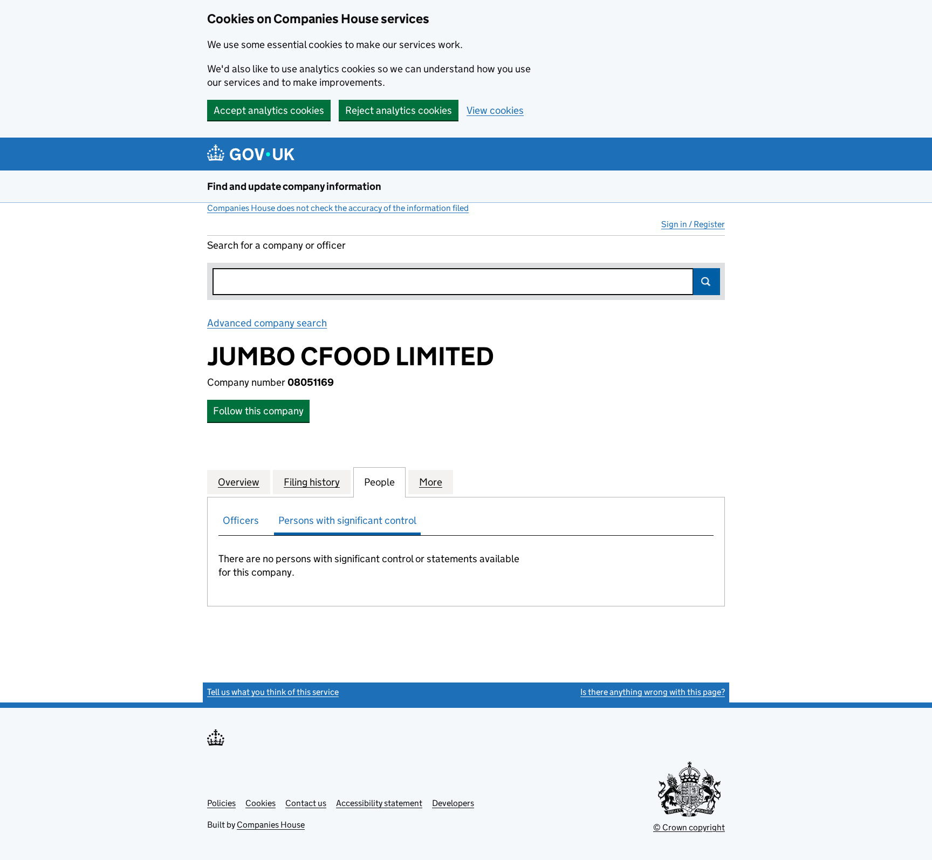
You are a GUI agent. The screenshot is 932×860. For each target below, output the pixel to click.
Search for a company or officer (276, 245)
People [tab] (379, 482)
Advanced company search (267, 323)
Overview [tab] (238, 482)
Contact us (305, 803)
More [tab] (430, 482)
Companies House (271, 825)
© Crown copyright (689, 827)
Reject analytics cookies (398, 110)
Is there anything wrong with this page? (652, 692)
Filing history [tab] (312, 482)
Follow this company (258, 411)
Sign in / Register (693, 224)
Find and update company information (294, 186)
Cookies (260, 803)
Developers (453, 803)
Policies (221, 803)
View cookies (495, 110)
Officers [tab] (241, 520)
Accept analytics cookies (269, 110)
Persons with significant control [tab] (347, 520)
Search (706, 281)
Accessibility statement (379, 803)
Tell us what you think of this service (273, 692)
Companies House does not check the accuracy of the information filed (338, 208)
